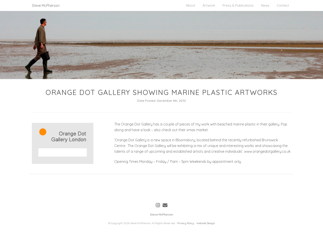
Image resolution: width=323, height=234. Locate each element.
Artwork (209, 5)
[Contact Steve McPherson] (165, 205)
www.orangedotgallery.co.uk (267, 151)
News (265, 5)
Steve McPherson (46, 5)
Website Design (205, 223)
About (190, 5)
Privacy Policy (185, 223)
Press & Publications (238, 5)
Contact (283, 5)
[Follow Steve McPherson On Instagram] (158, 205)
